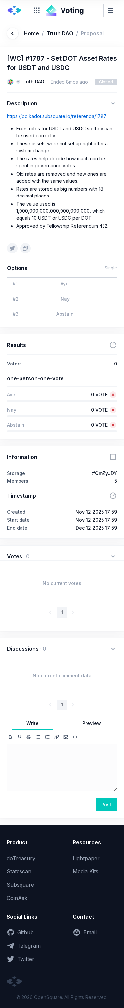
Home (31, 33)
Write (32, 723)
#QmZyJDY (104, 473)
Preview (91, 723)
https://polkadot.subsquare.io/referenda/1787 (56, 116)
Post (106, 804)
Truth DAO (59, 33)
